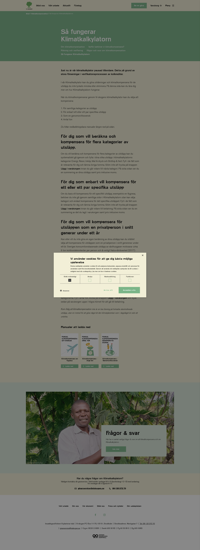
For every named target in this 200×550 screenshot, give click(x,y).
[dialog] (100, 275)
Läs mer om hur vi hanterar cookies (104, 271)
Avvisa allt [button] (108, 290)
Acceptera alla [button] (129, 290)
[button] (64, 290)
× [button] (142, 255)
